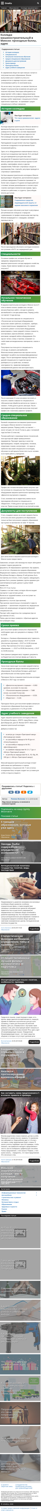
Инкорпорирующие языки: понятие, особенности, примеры (19, 980)
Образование (5, 837)
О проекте (5, 1485)
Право (4, 1211)
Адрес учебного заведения (15, 68)
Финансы (5, 1200)
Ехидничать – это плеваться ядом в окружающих (12, 1052)
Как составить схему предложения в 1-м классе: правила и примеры (20, 1094)
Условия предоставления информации (15, 1508)
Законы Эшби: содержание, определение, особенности (10, 848)
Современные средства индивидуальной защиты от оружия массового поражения (26, 202)
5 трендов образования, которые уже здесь (16, 824)
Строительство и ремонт (11, 1197)
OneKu (8, 3)
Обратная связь (7, 1486)
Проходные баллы (12, 65)
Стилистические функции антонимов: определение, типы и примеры (15, 940)
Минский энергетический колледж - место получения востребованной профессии (12, 1175)
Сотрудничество (21, 1485)
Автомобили (7, 1195)
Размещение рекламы (23, 1486)
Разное (4, 1209)
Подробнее (34, 929)
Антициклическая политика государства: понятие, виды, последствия (15, 867)
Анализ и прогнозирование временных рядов (13, 1074)
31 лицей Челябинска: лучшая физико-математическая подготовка (15, 962)
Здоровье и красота (9, 1207)
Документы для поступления (15, 61)
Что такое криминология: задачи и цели (27, 119)
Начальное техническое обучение (17, 57)
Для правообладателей (23, 1488)
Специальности (11, 55)
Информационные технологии (14, 1193)
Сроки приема (10, 63)
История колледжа (12, 52)
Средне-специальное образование (17, 59)
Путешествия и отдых (10, 1202)
